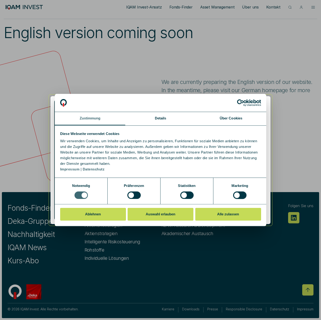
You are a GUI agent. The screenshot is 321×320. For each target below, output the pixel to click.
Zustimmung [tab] (90, 118)
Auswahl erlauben (160, 214)
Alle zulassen (228, 214)
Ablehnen (93, 214)
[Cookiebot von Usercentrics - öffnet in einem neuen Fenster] (240, 102)
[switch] (134, 195)
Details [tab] (160, 118)
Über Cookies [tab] (231, 118)
